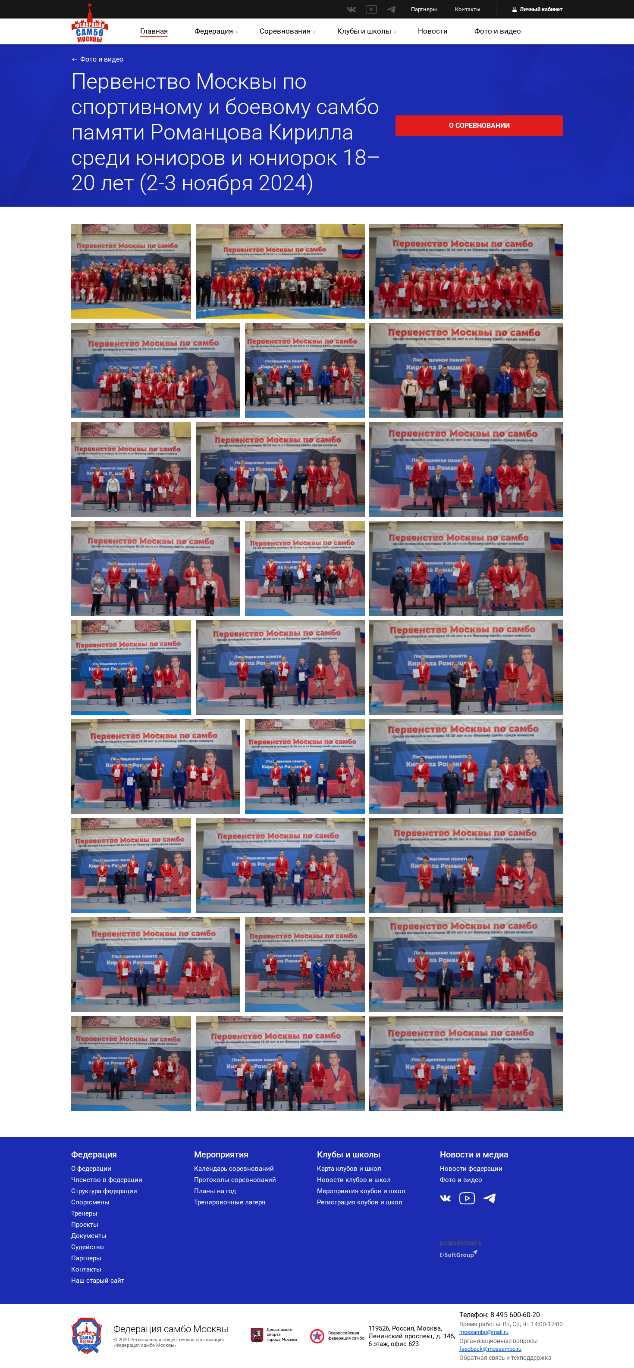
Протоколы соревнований (235, 1180)
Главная (154, 31)
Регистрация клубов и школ (359, 1202)
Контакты (467, 9)
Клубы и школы (364, 31)
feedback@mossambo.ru (490, 1349)
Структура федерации (104, 1191)
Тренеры (84, 1213)
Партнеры (424, 9)
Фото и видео (497, 31)
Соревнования (285, 31)
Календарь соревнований (234, 1169)
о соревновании (479, 125)
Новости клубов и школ (354, 1180)
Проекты (84, 1224)
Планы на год (215, 1191)
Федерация (214, 31)
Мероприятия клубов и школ (361, 1191)
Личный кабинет (541, 9)
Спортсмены (90, 1202)
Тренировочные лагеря (229, 1202)
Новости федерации (471, 1169)
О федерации (91, 1169)
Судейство (87, 1247)
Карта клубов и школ (349, 1169)
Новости (433, 31)
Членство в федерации (106, 1180)
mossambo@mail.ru (483, 1332)
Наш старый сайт (97, 1280)
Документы (89, 1236)
